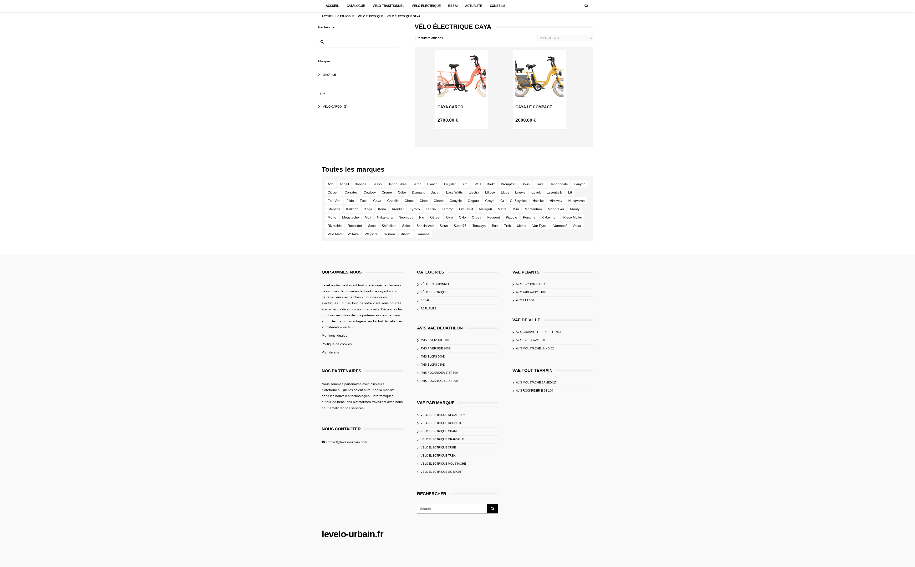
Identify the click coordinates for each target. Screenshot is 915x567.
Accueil (332, 6)
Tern (495, 226)
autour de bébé (333, 402)
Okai (449, 217)
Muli (368, 217)
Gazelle (393, 201)
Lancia (431, 209)
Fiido (350, 201)
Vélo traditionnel (388, 6)
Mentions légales (334, 335)
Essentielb (554, 192)
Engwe (520, 192)
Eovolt (536, 192)
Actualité (473, 6)
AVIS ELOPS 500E (433, 356)
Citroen (333, 192)
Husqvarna (576, 201)
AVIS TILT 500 (525, 300)
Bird (465, 184)
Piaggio (511, 217)
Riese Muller (572, 217)
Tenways (479, 226)
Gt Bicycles (518, 201)
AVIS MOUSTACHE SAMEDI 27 (536, 382)
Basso (377, 184)
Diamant (418, 192)
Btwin (526, 184)
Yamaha (423, 234)
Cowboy (370, 192)
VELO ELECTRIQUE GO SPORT (442, 471)
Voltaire (353, 234)
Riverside (335, 226)
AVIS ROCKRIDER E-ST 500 (439, 372)
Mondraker (556, 209)
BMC (477, 184)
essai (425, 300)
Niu (421, 217)
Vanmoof (560, 226)
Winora (389, 234)
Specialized (425, 226)
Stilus (444, 226)
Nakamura (385, 217)
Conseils (497, 6)
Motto (332, 217)
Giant (424, 201)
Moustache (350, 217)
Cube (402, 192)
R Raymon (549, 217)
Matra (502, 209)
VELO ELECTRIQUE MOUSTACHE (443, 463)
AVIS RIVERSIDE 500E (436, 340)
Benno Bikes (397, 184)
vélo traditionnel (435, 284)
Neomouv (406, 217)
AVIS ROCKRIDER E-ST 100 (534, 390)
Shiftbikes (389, 226)
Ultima (521, 226)
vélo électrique (434, 292)
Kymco (415, 209)
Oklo (462, 217)
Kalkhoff (352, 209)
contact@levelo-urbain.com (346, 442)
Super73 (460, 226)
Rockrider (355, 226)
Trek (507, 226)
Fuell (363, 201)
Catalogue (356, 6)
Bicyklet (450, 184)
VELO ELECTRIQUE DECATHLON (443, 415)
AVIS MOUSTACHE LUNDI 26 (535, 348)
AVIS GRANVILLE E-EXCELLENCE (539, 332)
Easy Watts (454, 192)
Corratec (351, 192)
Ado (331, 184)
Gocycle (456, 201)
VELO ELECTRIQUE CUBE (438, 447)
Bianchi (432, 184)
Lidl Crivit (466, 209)
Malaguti (485, 209)
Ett (570, 192)
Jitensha (334, 209)
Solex (406, 226)
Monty (575, 209)
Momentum (533, 209)
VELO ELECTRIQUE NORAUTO (441, 423)
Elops (505, 192)
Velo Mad (335, 234)
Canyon (579, 184)
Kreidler (398, 209)
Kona (382, 209)
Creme (387, 192)
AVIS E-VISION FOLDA (530, 284)
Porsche (529, 217)
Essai (453, 6)
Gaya (377, 201)
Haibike (538, 201)
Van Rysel (539, 226)
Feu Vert (334, 201)
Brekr (491, 184)
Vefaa (577, 226)
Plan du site (330, 352)
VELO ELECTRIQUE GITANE (439, 431)
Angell (344, 184)
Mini (516, 209)
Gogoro (473, 201)
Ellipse (490, 192)
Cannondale (558, 184)
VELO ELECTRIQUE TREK (438, 455)
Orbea (476, 217)
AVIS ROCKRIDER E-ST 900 (439, 381)
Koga (368, 209)
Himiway (556, 201)
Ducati (435, 192)
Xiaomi (406, 234)
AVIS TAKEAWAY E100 (531, 292)
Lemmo (447, 209)
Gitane (439, 201)
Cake (540, 184)
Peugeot (493, 217)
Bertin (416, 184)
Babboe (360, 184)
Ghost (409, 201)
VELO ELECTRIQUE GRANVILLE (442, 439)
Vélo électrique (426, 6)
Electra (474, 192)
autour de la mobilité (379, 390)
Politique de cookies (337, 344)
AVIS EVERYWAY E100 (531, 340)
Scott (372, 226)
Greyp (489, 201)
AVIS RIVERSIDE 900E (436, 348)
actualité (428, 308)
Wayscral (371, 234)
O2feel (435, 217)
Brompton (508, 184)
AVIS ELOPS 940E (433, 364)
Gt (502, 201)
